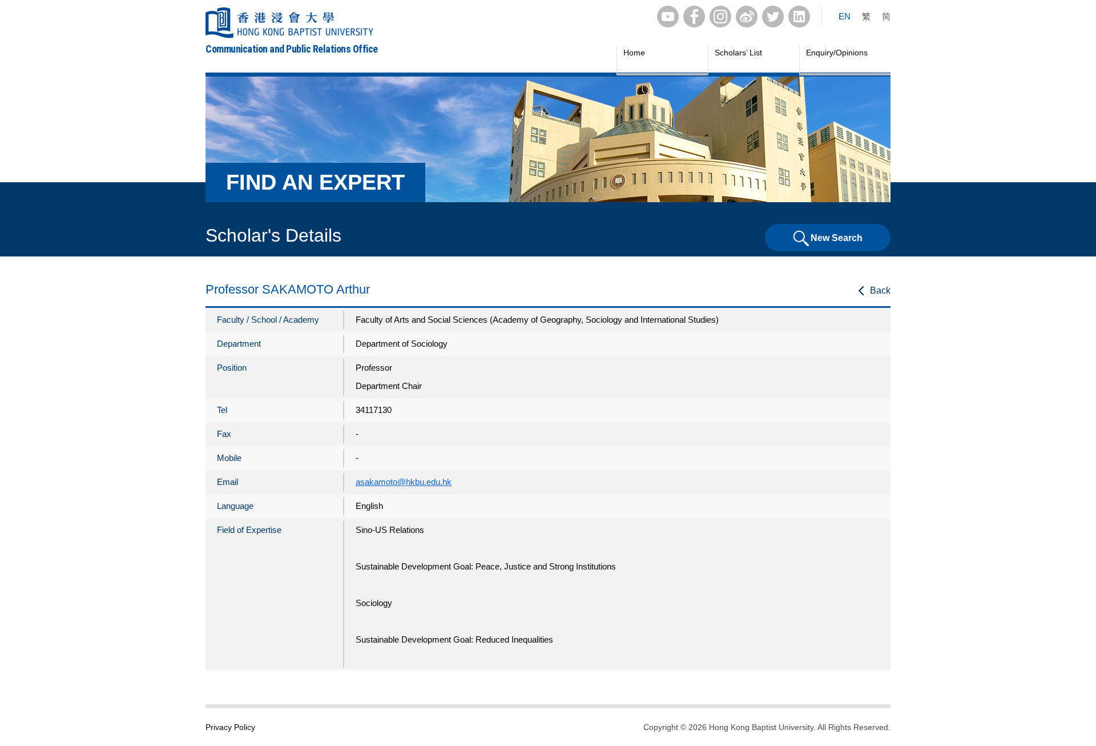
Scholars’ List (738, 52)
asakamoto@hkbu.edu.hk (404, 482)
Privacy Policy (230, 727)
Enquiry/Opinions (837, 52)
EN (845, 16)
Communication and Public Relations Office (292, 49)
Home (634, 52)
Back (880, 290)
